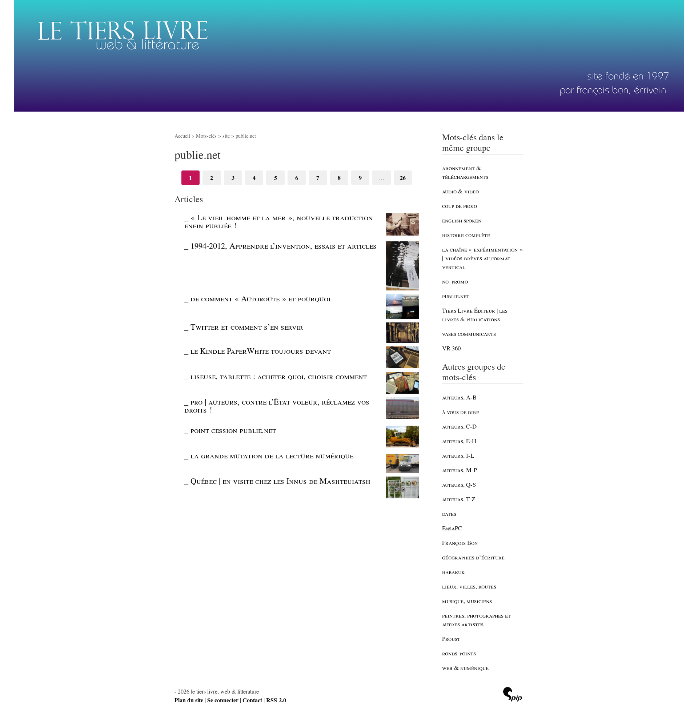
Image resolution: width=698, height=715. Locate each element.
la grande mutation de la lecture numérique (271, 455)
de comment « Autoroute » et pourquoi (260, 298)
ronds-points (459, 653)
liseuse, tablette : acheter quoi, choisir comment (278, 375)
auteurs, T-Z (458, 499)
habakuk (453, 571)
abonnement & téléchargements (465, 172)
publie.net (455, 296)
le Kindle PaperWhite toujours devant (260, 350)
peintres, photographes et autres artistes (476, 619)
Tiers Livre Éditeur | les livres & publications (475, 314)
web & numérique (465, 667)
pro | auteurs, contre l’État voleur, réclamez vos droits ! (276, 405)
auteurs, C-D (459, 426)
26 (403, 177)
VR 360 (451, 348)
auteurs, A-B (459, 397)
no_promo (455, 281)
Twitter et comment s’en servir (246, 326)
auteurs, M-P (459, 470)
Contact (252, 700)
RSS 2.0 (276, 700)
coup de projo (459, 205)
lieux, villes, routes (469, 586)
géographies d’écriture (473, 557)
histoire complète (466, 234)
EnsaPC (452, 528)
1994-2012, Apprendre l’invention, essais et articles (283, 245)
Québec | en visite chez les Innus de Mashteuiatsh (280, 480)
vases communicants (469, 333)
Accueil (182, 135)
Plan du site (188, 700)
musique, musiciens (467, 600)
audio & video (460, 191)
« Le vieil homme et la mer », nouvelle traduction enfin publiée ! (278, 221)
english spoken (461, 220)
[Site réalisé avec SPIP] (513, 695)
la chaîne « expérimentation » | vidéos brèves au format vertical (482, 258)
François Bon (460, 542)
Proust (451, 638)
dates (449, 513)
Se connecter (222, 700)
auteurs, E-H (459, 441)
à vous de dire (460, 411)
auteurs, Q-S (459, 484)
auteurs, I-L (458, 455)
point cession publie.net (233, 429)
